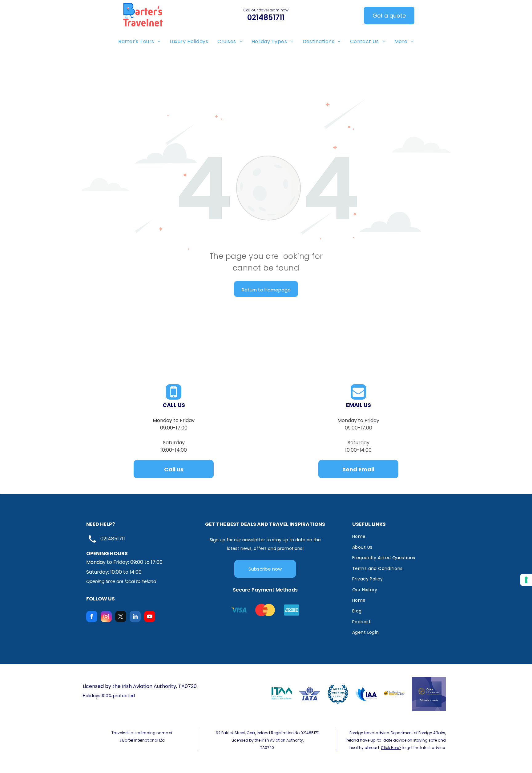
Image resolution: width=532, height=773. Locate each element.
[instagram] (106, 617)
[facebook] (91, 617)
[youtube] (149, 617)
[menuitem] (139, 41)
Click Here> (391, 747)
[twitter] (120, 617)
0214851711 (112, 538)
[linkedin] (135, 617)
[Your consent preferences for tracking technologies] (526, 580)
